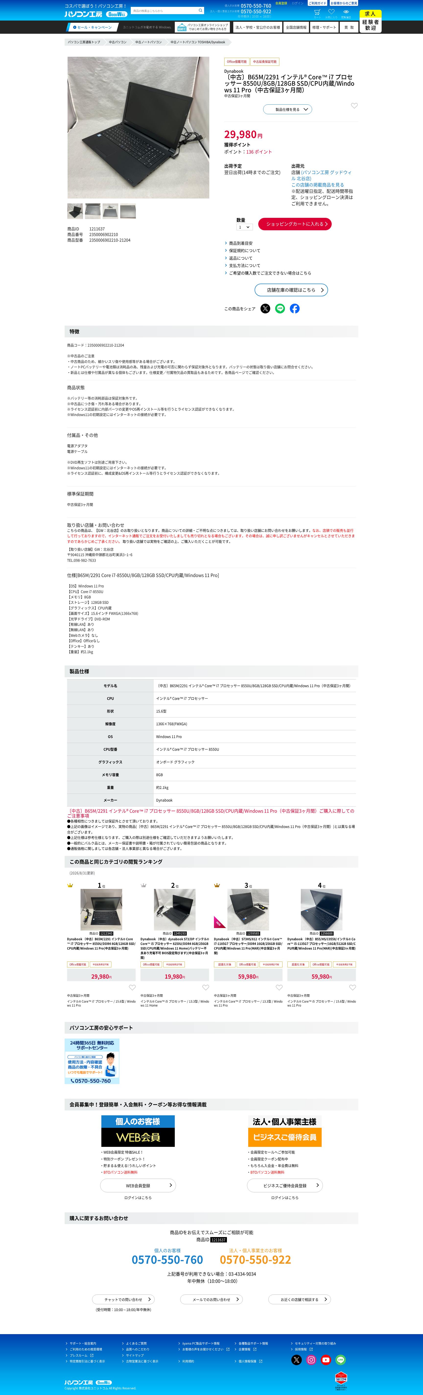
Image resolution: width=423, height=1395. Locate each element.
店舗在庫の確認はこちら (291, 290)
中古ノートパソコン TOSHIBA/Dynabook (198, 42)
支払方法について (244, 265)
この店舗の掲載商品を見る (317, 184)
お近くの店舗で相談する (299, 1299)
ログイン (298, 3)
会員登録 (281, 3)
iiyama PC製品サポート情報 (201, 1343)
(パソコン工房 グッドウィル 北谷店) (321, 175)
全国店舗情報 (296, 27)
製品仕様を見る (288, 109)
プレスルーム (78, 1355)
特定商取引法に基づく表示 (87, 1361)
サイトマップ (135, 1355)
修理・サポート (324, 27)
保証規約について (244, 250)
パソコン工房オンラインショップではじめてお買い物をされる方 (208, 27)
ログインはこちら (138, 1197)
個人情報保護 (247, 1361)
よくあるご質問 (136, 1343)
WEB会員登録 (138, 1185)
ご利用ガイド (317, 3)
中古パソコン (118, 42)
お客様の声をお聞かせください (202, 1349)
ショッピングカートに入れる (295, 224)
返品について (241, 258)
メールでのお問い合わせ (211, 1299)
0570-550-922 (255, 1259)
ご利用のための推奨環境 (86, 1349)
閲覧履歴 (346, 17)
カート (317, 17)
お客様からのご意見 (344, 3)
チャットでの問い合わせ (123, 1299)
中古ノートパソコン (148, 42)
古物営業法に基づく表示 (142, 1361)
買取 (350, 27)
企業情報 (244, 1349)
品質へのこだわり (138, 1349)
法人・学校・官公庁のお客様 (257, 27)
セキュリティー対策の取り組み (315, 1343)
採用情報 (301, 1349)
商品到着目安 (241, 243)
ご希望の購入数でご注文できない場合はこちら (270, 273)
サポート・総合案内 (83, 1343)
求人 (371, 20)
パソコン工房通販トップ (84, 42)
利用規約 (188, 1361)
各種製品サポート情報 (253, 1343)
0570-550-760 (167, 1259)
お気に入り (331, 17)
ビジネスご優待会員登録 (284, 1185)
